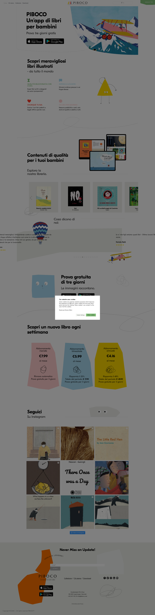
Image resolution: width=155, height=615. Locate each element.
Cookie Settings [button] (80, 315)
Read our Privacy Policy (65, 310)
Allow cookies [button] (91, 315)
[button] (73, 315)
